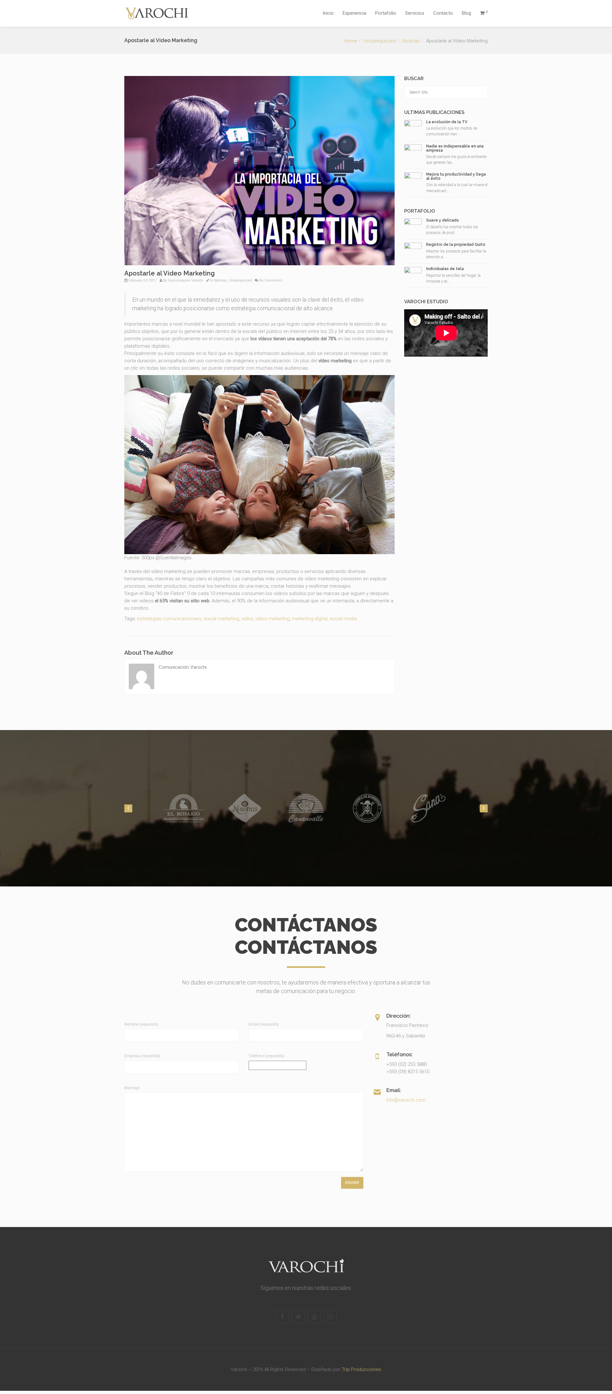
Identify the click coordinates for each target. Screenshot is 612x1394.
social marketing (221, 619)
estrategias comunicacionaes (169, 619)
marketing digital (309, 619)
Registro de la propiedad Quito (455, 244)
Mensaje (132, 1088)
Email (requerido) (264, 1024)
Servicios (414, 13)
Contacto (443, 13)
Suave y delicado (442, 220)
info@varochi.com (406, 1100)
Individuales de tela (445, 269)
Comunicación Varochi (185, 280)
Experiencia (354, 13)
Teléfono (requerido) (266, 1056)
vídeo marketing (272, 619)
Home (350, 41)
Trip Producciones (361, 1369)
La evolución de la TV (446, 122)
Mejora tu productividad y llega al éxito (456, 176)
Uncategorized (380, 41)
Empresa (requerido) (142, 1056)
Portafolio (385, 13)
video (247, 619)
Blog (466, 13)
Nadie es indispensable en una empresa (455, 148)
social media (343, 619)
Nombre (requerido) (141, 1024)
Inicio (328, 13)
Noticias (411, 41)
